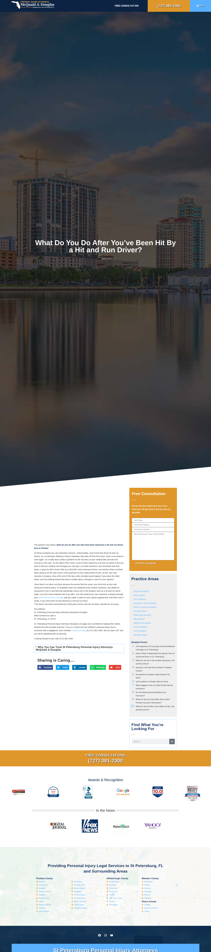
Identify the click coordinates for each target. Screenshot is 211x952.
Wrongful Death (140, 635)
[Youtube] (111, 935)
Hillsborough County (117, 878)
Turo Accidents (140, 631)
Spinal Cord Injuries (142, 623)
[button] (79, 648)
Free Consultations (105, 755)
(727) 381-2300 (168, 6)
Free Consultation (126, 5)
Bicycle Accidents (141, 591)
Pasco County (149, 901)
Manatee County (150, 878)
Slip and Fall (139, 619)
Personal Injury (140, 611)
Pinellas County (44, 878)
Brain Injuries (139, 595)
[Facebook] (99, 935)
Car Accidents (140, 599)
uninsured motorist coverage (50, 597)
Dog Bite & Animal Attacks (145, 603)
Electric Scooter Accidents (145, 607)
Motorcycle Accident (142, 615)
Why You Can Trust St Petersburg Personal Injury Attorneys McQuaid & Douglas (74, 648)
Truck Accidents (140, 627)
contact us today (79, 630)
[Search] (172, 741)
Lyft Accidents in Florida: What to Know (152, 682)
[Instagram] (105, 935)
